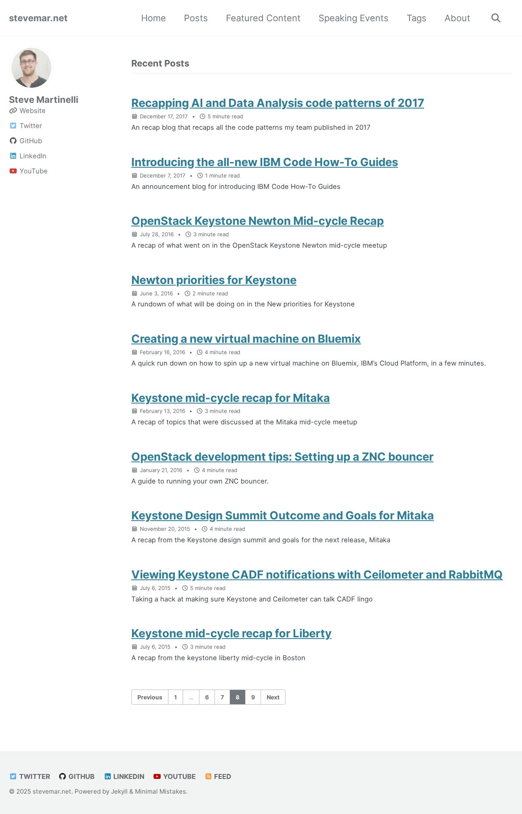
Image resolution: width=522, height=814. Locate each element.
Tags (417, 18)
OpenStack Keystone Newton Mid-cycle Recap (257, 221)
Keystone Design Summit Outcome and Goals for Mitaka (282, 515)
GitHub (81, 776)
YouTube (178, 776)
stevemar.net (38, 18)
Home (153, 18)
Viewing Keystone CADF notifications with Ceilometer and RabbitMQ (317, 574)
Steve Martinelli (43, 99)
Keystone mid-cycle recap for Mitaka (230, 398)
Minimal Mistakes (160, 791)
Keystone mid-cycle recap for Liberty (231, 633)
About (457, 18)
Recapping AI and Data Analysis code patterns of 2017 (277, 103)
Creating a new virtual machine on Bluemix (246, 339)
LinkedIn (128, 776)
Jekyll (119, 791)
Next (273, 697)
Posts (196, 18)
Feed (221, 776)
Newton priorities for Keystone (213, 280)
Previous (149, 697)
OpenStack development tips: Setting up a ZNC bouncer (282, 457)
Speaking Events (354, 18)
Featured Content (263, 18)
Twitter (34, 776)
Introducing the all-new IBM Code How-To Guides (264, 162)
